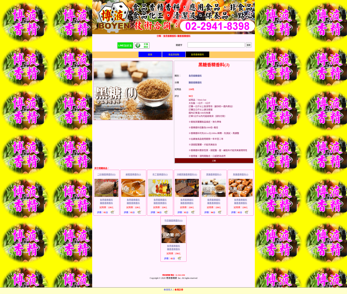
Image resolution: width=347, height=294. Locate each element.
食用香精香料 (169, 36)
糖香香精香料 (183, 36)
